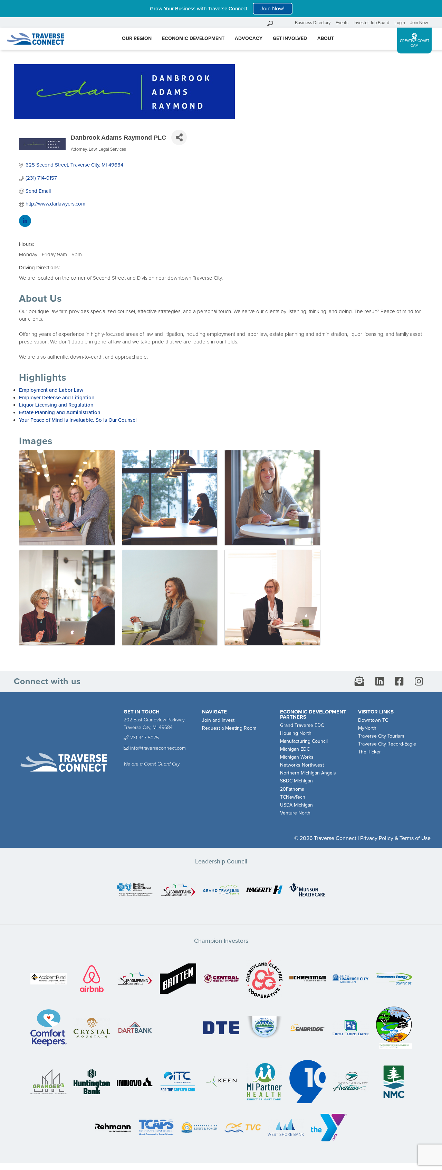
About (325, 38)
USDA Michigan (296, 805)
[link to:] (134, 890)
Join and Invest (218, 720)
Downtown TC (373, 720)
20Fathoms (292, 789)
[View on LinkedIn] (25, 225)
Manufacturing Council (304, 741)
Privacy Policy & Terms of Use (395, 838)
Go (288, 22)
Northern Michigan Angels (308, 773)
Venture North (295, 813)
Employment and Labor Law (51, 390)
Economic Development (193, 38)
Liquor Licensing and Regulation (56, 405)
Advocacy (248, 38)
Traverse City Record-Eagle (387, 744)
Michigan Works (297, 757)
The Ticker (369, 752)
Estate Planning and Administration (59, 412)
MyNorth (367, 728)
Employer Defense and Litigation (56, 397)
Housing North (295, 733)
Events (342, 23)
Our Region (137, 38)
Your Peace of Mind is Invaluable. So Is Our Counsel (78, 420)
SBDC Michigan (296, 781)
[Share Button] (179, 137)
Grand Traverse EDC (302, 725)
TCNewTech (292, 797)
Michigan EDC (295, 749)
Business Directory (312, 23)
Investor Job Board (371, 23)
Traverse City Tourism (381, 736)
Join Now (419, 23)
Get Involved (290, 38)
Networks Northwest (302, 765)
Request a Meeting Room (229, 728)
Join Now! (272, 8)
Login (399, 23)
